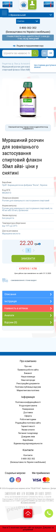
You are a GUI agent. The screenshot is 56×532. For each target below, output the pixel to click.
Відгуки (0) (10, 322)
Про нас (28, 366)
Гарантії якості (28, 426)
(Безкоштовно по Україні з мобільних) (28, 32)
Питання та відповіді (28, 433)
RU (44, 53)
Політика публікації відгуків (28, 387)
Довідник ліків (28, 436)
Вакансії (28, 373)
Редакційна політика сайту (28, 423)
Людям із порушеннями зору (30, 46)
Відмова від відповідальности (28, 443)
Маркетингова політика (28, 390)
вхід (32, 7)
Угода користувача (28, 405)
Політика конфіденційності (28, 402)
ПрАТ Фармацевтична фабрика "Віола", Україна (24, 185)
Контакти (28, 455)
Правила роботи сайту (28, 370)
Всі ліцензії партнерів (28, 502)
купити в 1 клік (28, 268)
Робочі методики (28, 419)
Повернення (28, 409)
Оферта (28, 416)
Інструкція (10, 301)
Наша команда (28, 376)
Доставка (28, 412)
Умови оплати (28, 430)
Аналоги (9, 315)
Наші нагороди (28, 380)
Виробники (28, 440)
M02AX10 (6, 193)
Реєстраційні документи (28, 383)
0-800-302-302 (28, 28)
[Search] (35, 53)
